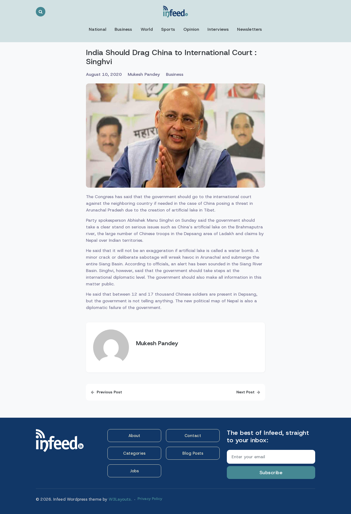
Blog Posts (192, 453)
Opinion (191, 29)
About (134, 435)
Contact (193, 435)
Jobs (134, 470)
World (147, 29)
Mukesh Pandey (144, 74)
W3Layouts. (120, 499)
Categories (134, 453)
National (97, 29)
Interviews (218, 29)
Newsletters (249, 29)
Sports (168, 29)
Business (123, 29)
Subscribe (271, 472)
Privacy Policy (150, 498)
